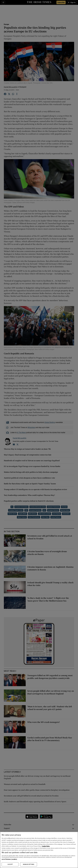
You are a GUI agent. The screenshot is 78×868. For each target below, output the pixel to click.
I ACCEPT (10, 864)
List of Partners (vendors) (9, 859)
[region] (39, 850)
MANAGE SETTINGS (28, 864)
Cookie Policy (46, 846)
